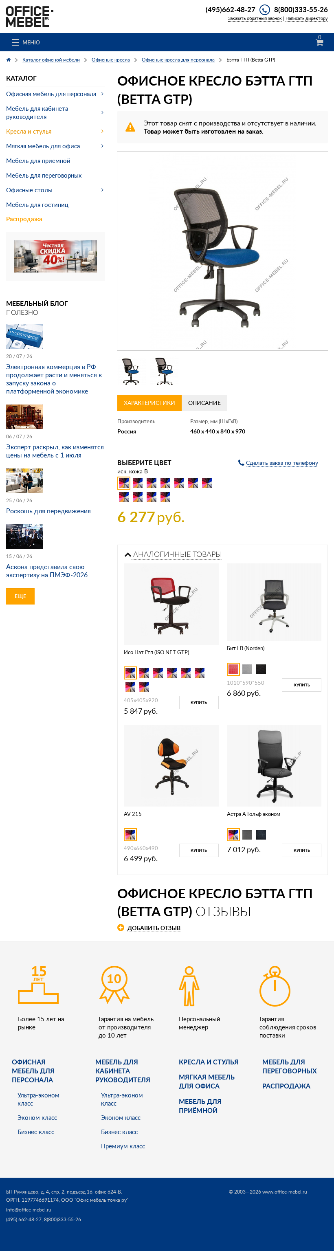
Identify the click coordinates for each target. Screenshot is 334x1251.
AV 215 (133, 814)
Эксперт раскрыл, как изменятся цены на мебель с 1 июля (55, 451)
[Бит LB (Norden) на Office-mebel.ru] (274, 601)
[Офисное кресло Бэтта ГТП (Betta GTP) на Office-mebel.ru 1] (131, 370)
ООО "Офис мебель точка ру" (94, 1199)
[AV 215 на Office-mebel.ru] (171, 765)
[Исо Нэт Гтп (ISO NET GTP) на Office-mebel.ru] (171, 603)
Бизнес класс (36, 1132)
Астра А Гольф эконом (253, 814)
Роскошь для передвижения (48, 510)
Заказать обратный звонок (255, 18)
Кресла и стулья (28, 131)
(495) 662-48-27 (24, 1219)
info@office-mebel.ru (28, 1209)
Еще (20, 596)
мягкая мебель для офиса (207, 1081)
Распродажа (24, 219)
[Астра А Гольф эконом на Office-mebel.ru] (274, 765)
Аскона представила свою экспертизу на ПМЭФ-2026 (47, 570)
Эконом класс (37, 1117)
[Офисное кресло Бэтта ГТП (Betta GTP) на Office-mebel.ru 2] (164, 370)
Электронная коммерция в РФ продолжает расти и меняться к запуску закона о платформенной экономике (54, 379)
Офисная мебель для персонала (51, 94)
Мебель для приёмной (200, 1106)
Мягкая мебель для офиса (43, 146)
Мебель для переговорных (43, 175)
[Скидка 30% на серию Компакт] (55, 255)
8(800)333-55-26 (301, 9)
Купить (199, 702)
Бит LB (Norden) (245, 648)
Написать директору (307, 18)
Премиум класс (123, 1146)
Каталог (21, 78)
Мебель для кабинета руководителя (37, 112)
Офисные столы (29, 190)
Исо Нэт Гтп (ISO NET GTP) (156, 652)
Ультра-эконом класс (38, 1099)
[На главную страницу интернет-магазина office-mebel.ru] (29, 16)
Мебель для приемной (38, 160)
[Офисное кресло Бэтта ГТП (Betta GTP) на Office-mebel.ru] (222, 251)
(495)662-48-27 (230, 9)
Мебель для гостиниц (37, 204)
